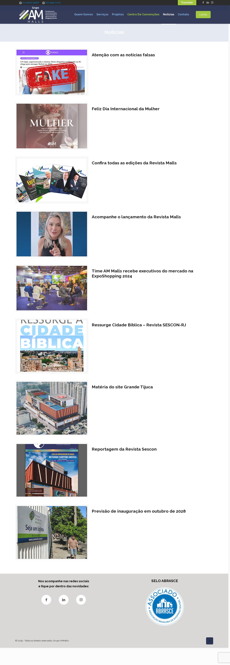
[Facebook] (203, 2)
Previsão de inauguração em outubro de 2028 (139, 511)
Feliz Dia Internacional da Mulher (126, 108)
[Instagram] (212, 2)
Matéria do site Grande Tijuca (122, 386)
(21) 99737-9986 (30, 2)
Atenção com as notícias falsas (123, 54)
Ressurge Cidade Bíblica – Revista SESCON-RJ (139, 324)
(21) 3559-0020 (53, 2)
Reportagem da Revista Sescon (124, 449)
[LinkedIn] (207, 2)
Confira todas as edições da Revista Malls (134, 162)
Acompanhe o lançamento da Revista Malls (136, 216)
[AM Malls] (38, 14)
